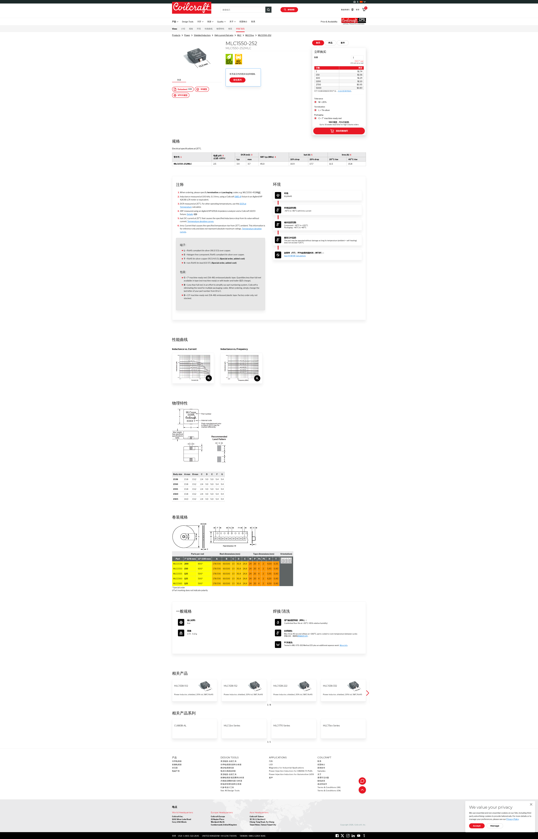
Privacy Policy (512, 819)
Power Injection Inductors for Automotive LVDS (291, 774)
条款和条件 (322, 784)
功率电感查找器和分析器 (231, 765)
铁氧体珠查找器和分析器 (231, 784)
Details (190, 214)
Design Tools (187, 21)
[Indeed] (364, 836)
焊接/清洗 (240, 28)
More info (343, 645)
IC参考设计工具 (227, 787)
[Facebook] (337, 836)
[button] (367, 693)
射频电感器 (177, 765)
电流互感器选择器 (228, 771)
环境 (199, 28)
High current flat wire (223, 35)
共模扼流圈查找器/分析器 (231, 781)
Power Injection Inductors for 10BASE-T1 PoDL (291, 771)
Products (176, 35)
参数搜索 (291, 10)
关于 (319, 774)
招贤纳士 (243, 21)
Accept (477, 826)
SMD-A (238, 196)
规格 (191, 28)
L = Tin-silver (324, 110)
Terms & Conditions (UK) (329, 787)
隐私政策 (321, 781)
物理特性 (220, 28)
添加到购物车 (342, 131)
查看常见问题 (323, 778)
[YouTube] (359, 836)
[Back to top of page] (362, 789)
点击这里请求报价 (344, 91)
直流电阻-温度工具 (229, 761)
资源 (179, 80)
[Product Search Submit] (268, 10)
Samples (321, 771)
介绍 (183, 28)
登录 (357, 10)
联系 (253, 21)
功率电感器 (177, 761)
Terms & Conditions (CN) (329, 791)
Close (531, 804)
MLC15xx (249, 35)
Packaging (318, 115)
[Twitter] (342, 836)
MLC (239, 35)
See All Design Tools (230, 791)
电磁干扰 (176, 771)
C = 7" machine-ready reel (330, 118)
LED (271, 765)
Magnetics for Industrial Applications (286, 768)
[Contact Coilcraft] (362, 781)
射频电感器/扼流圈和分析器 (232, 778)
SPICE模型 (182, 95)
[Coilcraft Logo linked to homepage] (191, 8)
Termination (319, 107)
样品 (330, 42)
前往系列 (237, 80)
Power (187, 35)
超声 (271, 778)
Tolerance (318, 98)
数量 (316, 57)
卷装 (230, 28)
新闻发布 (321, 768)
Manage (494, 826)
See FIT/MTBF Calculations (295, 256)
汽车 (271, 761)
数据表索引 (345, 10)
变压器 (175, 768)
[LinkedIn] (353, 836)
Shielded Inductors (202, 35)
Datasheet (182, 89)
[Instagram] (348, 836)
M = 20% (322, 102)
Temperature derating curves (200, 221)
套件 (343, 42)
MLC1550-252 (264, 35)
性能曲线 (209, 28)
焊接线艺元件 (303, 636)
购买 (318, 42)
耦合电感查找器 (227, 768)
